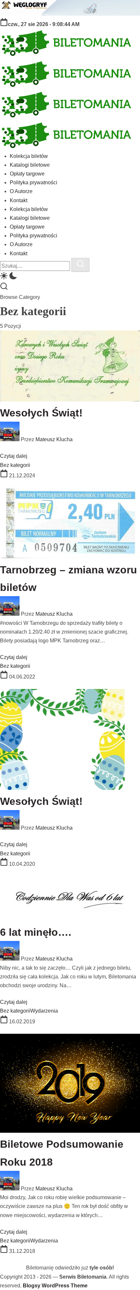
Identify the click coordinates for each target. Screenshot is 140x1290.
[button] (70, 277)
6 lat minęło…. (35, 932)
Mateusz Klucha (54, 439)
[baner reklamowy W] (70, 14)
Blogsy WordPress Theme (55, 1285)
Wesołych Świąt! (41, 413)
